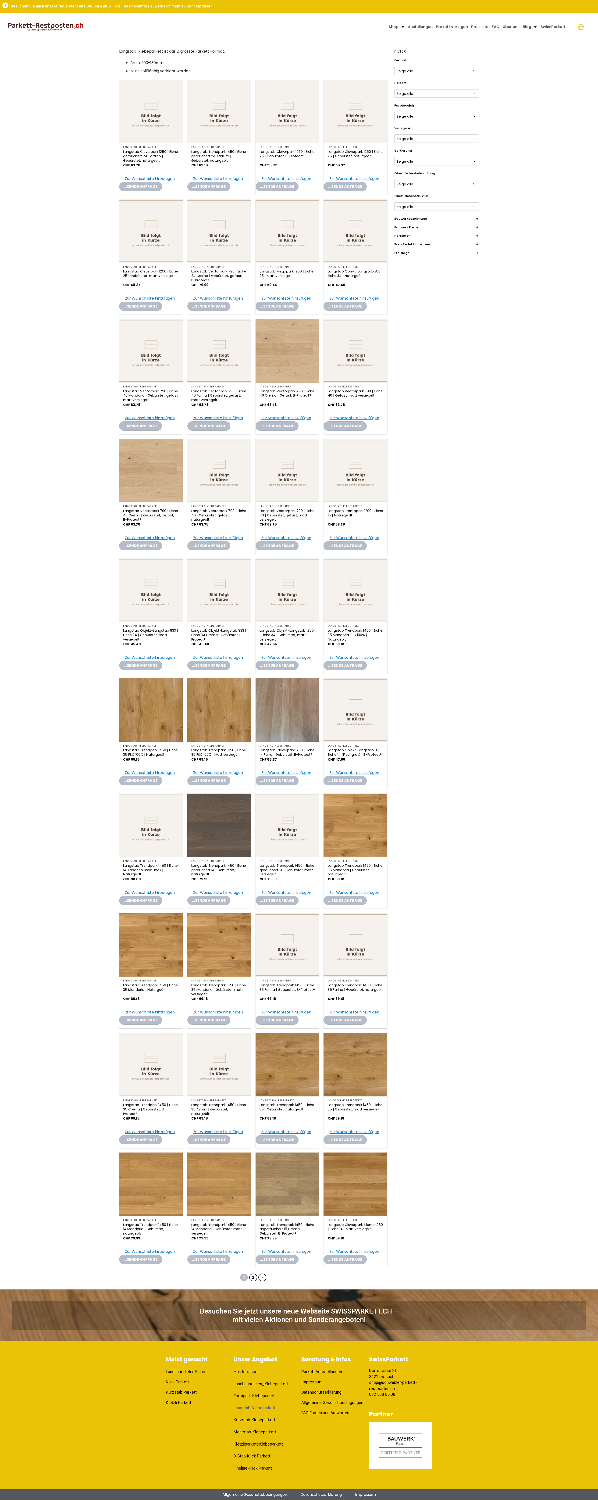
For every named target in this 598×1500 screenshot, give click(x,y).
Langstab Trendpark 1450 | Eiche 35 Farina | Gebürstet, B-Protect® (287, 987)
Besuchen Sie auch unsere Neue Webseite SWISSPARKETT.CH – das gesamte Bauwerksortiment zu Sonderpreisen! (112, 6)
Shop (394, 26)
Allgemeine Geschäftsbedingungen (254, 1494)
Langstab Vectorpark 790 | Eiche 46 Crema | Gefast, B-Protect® (287, 393)
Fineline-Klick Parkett (253, 1468)
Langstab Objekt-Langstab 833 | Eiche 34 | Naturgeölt (355, 273)
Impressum (365, 1494)
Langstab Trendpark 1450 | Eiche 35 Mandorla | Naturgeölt (150, 987)
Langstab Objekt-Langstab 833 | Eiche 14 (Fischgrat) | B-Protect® (355, 752)
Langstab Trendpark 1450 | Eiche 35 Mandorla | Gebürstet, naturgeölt (355, 870)
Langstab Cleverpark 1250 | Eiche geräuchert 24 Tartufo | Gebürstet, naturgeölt (150, 156)
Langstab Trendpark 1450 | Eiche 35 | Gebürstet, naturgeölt (287, 1107)
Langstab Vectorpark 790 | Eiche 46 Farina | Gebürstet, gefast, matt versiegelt (218, 395)
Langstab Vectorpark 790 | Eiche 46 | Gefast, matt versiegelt (355, 393)
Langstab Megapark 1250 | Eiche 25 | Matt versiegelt (286, 273)
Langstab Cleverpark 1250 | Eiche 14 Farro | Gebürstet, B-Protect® (287, 752)
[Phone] (586, 1452)
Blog (527, 26)
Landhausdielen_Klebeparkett (261, 1384)
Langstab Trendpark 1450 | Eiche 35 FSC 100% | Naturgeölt (150, 752)
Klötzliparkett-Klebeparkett (258, 1444)
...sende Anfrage (140, 186)
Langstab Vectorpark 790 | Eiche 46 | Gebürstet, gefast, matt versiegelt (287, 515)
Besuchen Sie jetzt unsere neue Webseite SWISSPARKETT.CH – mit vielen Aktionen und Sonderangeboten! (299, 1315)
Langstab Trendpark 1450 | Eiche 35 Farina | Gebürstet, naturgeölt (355, 987)
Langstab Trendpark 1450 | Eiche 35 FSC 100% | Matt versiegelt (218, 752)
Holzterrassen (247, 1371)
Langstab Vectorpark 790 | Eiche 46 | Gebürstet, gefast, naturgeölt (218, 515)
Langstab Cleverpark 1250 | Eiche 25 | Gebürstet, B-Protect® (287, 154)
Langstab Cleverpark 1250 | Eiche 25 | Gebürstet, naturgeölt (355, 154)
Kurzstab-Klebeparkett (254, 1420)
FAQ (495, 26)
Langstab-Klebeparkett (254, 1408)
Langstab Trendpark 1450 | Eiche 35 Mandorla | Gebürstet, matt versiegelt (218, 989)
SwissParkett (553, 26)
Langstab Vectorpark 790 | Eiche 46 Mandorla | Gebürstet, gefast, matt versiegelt (150, 395)
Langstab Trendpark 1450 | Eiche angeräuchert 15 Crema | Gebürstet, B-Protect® (287, 1229)
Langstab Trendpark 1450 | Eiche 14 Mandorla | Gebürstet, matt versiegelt (218, 1229)
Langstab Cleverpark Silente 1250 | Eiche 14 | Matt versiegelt (355, 1227)
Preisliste (479, 26)
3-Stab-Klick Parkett (252, 1456)
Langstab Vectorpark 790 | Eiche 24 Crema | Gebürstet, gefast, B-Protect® (218, 275)
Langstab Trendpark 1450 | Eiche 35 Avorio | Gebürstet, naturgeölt (218, 1109)
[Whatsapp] (586, 1477)
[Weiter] (262, 1278)
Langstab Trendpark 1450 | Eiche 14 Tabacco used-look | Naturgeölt (150, 870)
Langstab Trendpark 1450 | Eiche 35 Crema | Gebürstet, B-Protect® (150, 1109)
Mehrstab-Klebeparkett (255, 1432)
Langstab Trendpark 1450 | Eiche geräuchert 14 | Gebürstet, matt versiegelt (287, 870)
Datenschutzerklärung (321, 1494)
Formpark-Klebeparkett (255, 1395)
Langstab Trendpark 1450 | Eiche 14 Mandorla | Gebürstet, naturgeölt (150, 1229)
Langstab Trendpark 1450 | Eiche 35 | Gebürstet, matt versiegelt (355, 1107)
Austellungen (420, 26)
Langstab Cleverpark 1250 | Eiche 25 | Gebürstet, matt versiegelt (150, 273)
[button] (147, 178)
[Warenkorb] (581, 27)
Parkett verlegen (452, 26)
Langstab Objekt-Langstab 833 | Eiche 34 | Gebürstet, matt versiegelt (150, 634)
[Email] (586, 1465)
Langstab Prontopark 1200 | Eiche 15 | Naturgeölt (355, 513)
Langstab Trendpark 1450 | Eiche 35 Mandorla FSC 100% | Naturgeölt (355, 634)
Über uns (511, 26)
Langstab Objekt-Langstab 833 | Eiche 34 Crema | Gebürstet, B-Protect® (218, 634)
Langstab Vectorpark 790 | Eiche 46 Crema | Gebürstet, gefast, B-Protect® (150, 515)
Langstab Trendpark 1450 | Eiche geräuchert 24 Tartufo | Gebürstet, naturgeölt (218, 156)
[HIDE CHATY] (586, 1489)
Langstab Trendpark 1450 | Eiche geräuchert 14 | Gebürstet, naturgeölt (218, 870)
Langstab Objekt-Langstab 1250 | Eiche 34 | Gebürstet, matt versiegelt (287, 634)
